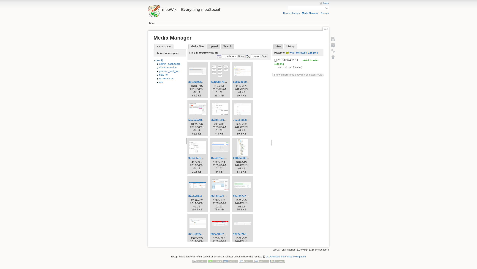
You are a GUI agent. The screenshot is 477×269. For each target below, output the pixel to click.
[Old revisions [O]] (333, 45)
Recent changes (291, 13)
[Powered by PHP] (230, 261)
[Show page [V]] (333, 39)
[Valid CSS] (261, 261)
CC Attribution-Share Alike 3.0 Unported (286, 256)
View (278, 46)
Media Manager (310, 13)
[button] (229, 56)
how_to (163, 74)
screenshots (166, 78)
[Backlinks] (333, 51)
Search (227, 46)
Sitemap (324, 13)
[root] (160, 60)
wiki (161, 82)
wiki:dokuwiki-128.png (304, 52)
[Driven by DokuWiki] (277, 261)
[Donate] (215, 261)
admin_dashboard (170, 63)
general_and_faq (169, 71)
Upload (213, 46)
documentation (168, 67)
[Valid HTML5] (246, 261)
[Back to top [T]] (333, 57)
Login (326, 3)
